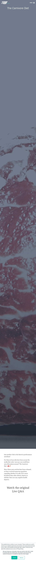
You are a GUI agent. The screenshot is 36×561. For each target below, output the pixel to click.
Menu (31, 2)
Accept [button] (14, 557)
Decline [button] (21, 557)
